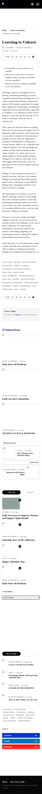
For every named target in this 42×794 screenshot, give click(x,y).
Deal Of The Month (11, 654)
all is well (7, 262)
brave (17, 265)
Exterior (21, 712)
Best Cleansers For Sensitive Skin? (25, 454)
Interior (20, 715)
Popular (11, 492)
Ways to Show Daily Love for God (23, 700)
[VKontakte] (29, 57)
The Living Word (17, 782)
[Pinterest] (21, 57)
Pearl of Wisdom (17, 30)
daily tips (7, 279)
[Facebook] (13, 57)
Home (4, 30)
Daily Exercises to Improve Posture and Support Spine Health (20, 516)
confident (7, 269)
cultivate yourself (22, 269)
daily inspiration (10, 276)
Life (34, 286)
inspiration (26, 286)
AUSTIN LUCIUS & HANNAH (18, 433)
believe (18, 262)
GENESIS (31, 712)
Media (4, 782)
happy (16, 286)
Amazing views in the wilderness (18, 540)
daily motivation (27, 276)
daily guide (19, 272)
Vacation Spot (9, 470)
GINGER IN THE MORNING (21, 688)
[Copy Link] (33, 57)
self (17, 289)
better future (29, 262)
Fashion (5, 512)
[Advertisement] (21, 625)
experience (8, 282)
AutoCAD (7, 709)
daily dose (7, 272)
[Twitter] (17, 57)
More (6, 718)
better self (8, 265)
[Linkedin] (25, 57)
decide (16, 279)
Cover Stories (8, 430)
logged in (18, 315)
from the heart (31, 282)
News (19, 450)
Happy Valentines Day (13, 561)
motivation (8, 289)
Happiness (7, 286)
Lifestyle (31, 715)
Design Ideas (9, 712)
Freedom (18, 282)
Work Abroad (24, 721)
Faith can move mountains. (16, 398)
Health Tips (14, 685)
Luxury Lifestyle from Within (21, 665)
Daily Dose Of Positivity (14, 364)
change (25, 265)
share (23, 289)
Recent (31, 492)
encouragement (28, 279)
